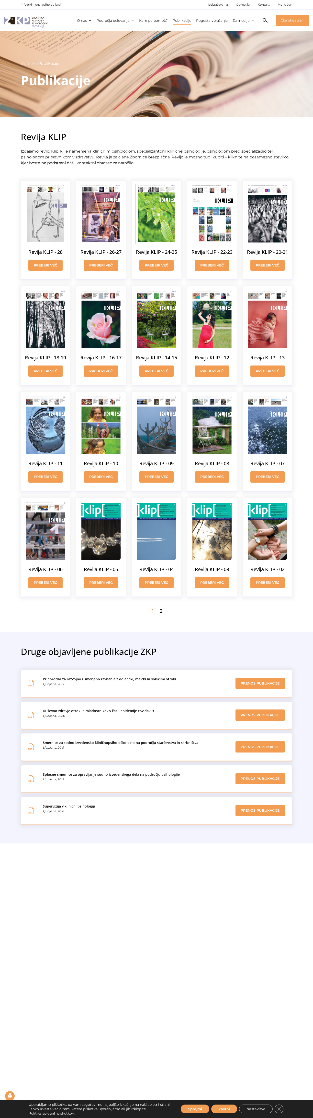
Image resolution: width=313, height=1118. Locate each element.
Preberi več (45, 265)
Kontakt (264, 4)
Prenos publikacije (260, 683)
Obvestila (243, 4)
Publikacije (182, 20)
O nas (82, 20)
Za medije (241, 20)
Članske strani (292, 20)
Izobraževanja (218, 4)
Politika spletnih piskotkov (51, 1113)
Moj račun (285, 4)
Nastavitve (255, 1109)
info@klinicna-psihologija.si (41, 4)
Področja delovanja (113, 20)
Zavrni (224, 1109)
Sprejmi (195, 1109)
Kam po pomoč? (153, 20)
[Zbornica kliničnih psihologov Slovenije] (26, 20)
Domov (28, 63)
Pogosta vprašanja (212, 20)
